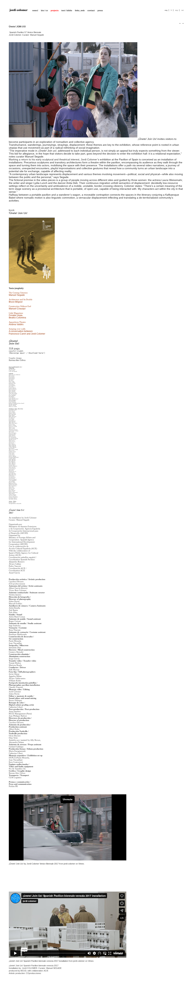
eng (166, 10)
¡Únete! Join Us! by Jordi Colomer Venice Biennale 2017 (34, 864)
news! (35, 10)
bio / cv (44, 10)
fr (171, 10)
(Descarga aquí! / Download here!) (27, 353)
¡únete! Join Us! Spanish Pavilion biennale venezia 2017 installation (38, 961)
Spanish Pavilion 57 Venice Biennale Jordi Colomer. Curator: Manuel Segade (95, 94)
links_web (80, 10)
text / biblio (66, 10)
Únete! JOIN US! (17, 26)
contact (91, 10)
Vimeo (81, 864)
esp (176, 10)
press (100, 10)
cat (182, 10)
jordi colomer (69, 864)
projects (55, 10)
